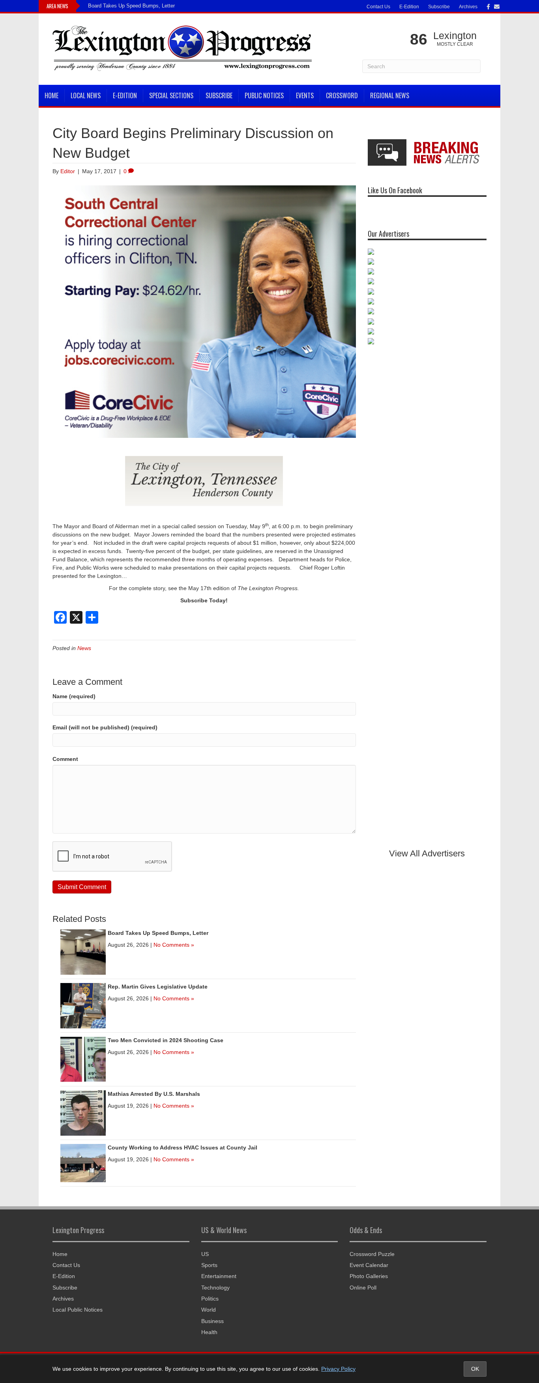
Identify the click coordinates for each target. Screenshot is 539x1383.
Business (212, 1321)
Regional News (389, 95)
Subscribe (439, 6)
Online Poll (363, 1287)
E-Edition (409, 6)
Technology (215, 1287)
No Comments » (173, 945)
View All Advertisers (427, 853)
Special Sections (171, 95)
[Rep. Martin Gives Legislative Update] (83, 1005)
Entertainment (218, 1276)
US (205, 1254)
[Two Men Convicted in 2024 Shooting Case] (83, 1059)
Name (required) (73, 696)
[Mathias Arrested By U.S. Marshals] (83, 1112)
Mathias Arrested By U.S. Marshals (154, 1094)
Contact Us (378, 6)
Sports (209, 1265)
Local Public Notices (77, 1309)
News (84, 648)
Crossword (342, 95)
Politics (210, 1298)
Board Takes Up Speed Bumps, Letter (131, 6)
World (208, 1309)
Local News (86, 95)
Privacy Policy (338, 1369)
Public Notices (264, 95)
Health (209, 1332)
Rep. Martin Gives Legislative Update (158, 986)
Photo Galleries (369, 1276)
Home (51, 95)
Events (305, 95)
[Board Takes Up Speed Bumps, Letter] (83, 951)
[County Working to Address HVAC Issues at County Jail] (83, 1162)
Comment (65, 759)
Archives (468, 6)
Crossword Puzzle (372, 1254)
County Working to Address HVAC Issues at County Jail (182, 1147)
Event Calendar (369, 1265)
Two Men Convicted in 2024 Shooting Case (165, 1040)
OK (475, 1369)
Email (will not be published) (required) (104, 727)
